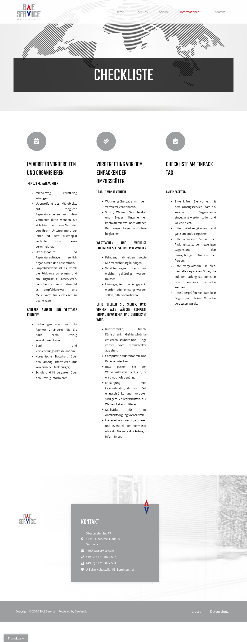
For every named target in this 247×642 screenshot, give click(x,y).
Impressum (196, 611)
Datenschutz (219, 611)
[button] (201, 11)
